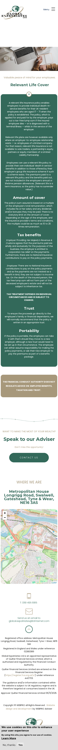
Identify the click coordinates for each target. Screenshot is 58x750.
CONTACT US (29, 457)
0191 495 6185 (29, 602)
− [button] (5, 517)
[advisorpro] (14, 12)
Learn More (8, 738)
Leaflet (54, 582)
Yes (20, 745)
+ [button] (5, 513)
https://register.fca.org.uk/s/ (20, 675)
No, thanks (9, 745)
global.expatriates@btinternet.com (29, 621)
